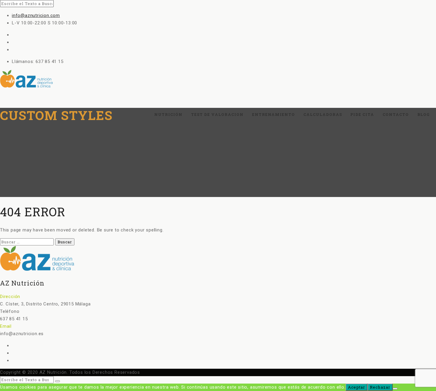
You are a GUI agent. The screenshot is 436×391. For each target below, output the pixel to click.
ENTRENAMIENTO (273, 114)
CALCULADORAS (322, 114)
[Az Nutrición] (218, 79)
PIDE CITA (362, 114)
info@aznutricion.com (36, 15)
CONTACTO (396, 114)
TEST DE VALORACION (217, 114)
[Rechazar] (395, 389)
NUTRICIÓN (168, 114)
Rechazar (380, 387)
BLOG (423, 114)
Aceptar (356, 387)
